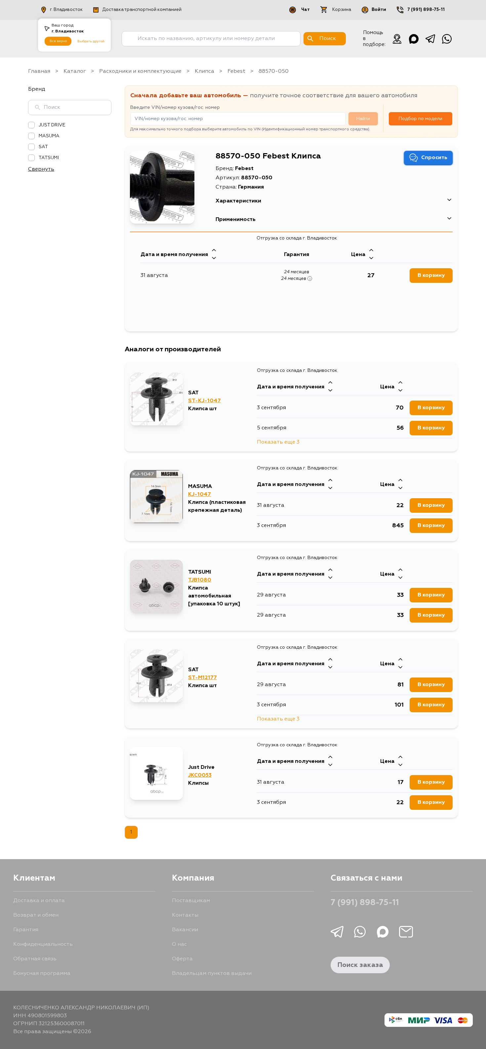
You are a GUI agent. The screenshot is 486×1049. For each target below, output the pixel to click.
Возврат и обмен (36, 915)
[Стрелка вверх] (214, 251)
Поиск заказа (360, 965)
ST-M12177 (202, 677)
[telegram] (430, 38)
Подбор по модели (420, 118)
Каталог (74, 71)
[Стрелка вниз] (214, 259)
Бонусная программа (41, 973)
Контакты (185, 915)
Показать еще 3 (278, 442)
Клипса (204, 71)
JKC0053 (200, 775)
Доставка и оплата (39, 900)
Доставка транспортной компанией (142, 10)
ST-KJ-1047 (204, 401)
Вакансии (185, 930)
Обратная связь (35, 959)
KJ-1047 (199, 494)
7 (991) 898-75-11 (426, 10)
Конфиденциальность (43, 944)
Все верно (58, 41)
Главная (39, 71)
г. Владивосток (66, 10)
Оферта (182, 959)
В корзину (431, 275)
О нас (179, 944)
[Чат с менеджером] (397, 38)
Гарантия (25, 930)
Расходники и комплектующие (140, 71)
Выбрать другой (90, 41)
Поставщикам (191, 900)
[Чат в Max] (413, 38)
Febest (236, 71)
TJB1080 (199, 580)
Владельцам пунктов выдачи (212, 973)
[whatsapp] (446, 38)
